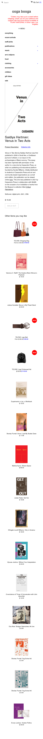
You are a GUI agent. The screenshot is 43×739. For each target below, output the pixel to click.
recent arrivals (10, 37)
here (11, 180)
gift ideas (8, 76)
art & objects (10, 55)
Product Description (12, 147)
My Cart (37, 2)
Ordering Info (25, 147)
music (21, 50)
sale (6, 80)
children (8, 72)
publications (21, 46)
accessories (9, 67)
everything (9, 33)
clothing (21, 63)
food (6, 59)
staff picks (9, 42)
